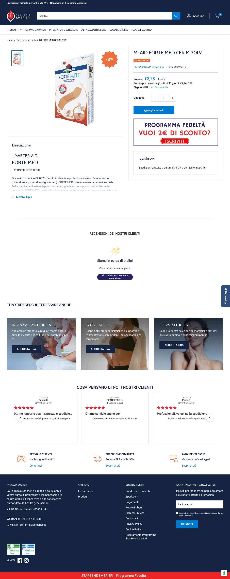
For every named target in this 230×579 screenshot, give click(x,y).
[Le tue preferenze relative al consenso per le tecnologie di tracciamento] (224, 573)
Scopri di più (113, 465)
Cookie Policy (134, 529)
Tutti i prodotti (23, 40)
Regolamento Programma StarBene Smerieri (141, 536)
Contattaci (35, 465)
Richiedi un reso (135, 513)
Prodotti (83, 496)
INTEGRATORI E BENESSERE (63, 29)
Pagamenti (132, 502)
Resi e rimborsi (134, 507)
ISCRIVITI (187, 524)
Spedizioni (132, 496)
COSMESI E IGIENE (118, 29)
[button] (115, 575)
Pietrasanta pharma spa (149, 66)
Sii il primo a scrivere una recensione (115, 277)
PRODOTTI (12, 29)
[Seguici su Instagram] (26, 561)
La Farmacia (85, 491)
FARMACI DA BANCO (35, 29)
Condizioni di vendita (138, 491)
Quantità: (139, 97)
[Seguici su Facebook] (20, 561)
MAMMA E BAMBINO (142, 29)
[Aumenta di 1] (172, 97)
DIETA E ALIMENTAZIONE (93, 29)
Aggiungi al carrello (153, 110)
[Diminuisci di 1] (154, 97)
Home (10, 40)
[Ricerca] (176, 15)
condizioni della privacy (195, 513)
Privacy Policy (134, 523)
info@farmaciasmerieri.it (31, 524)
